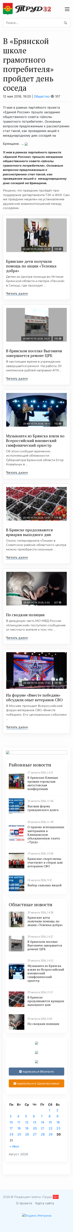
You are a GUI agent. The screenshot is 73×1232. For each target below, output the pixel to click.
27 (35, 1134)
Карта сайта (44, 1203)
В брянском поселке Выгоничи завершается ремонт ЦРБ (34, 353)
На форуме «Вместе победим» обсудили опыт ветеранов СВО (34, 697)
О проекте (24, 1203)
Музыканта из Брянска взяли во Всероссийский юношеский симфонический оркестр (35, 440)
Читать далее (17, 293)
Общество (42, 96)
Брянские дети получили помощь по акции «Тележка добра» (31, 266)
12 (26, 1122)
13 (34, 1122)
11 (18, 1122)
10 (11, 1122)
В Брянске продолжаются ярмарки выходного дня (29, 532)
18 (19, 1128)
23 (58, 1128)
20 (35, 1128)
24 (11, 1134)
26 (27, 1134)
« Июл (14, 1146)
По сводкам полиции (25, 614)
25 (19, 1134)
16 (58, 1122)
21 (42, 1128)
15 (50, 1122)
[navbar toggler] (67, 9)
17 (11, 1128)
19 (26, 1128)
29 (51, 1134)
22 (51, 1128)
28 (43, 1134)
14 (42, 1122)
